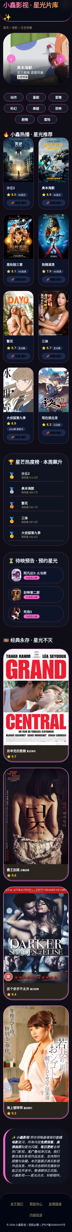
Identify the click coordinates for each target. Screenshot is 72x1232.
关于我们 (16, 1204)
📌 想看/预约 (18, 203)
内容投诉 (36, 1215)
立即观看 (22, 77)
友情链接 (55, 1204)
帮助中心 (36, 1204)
